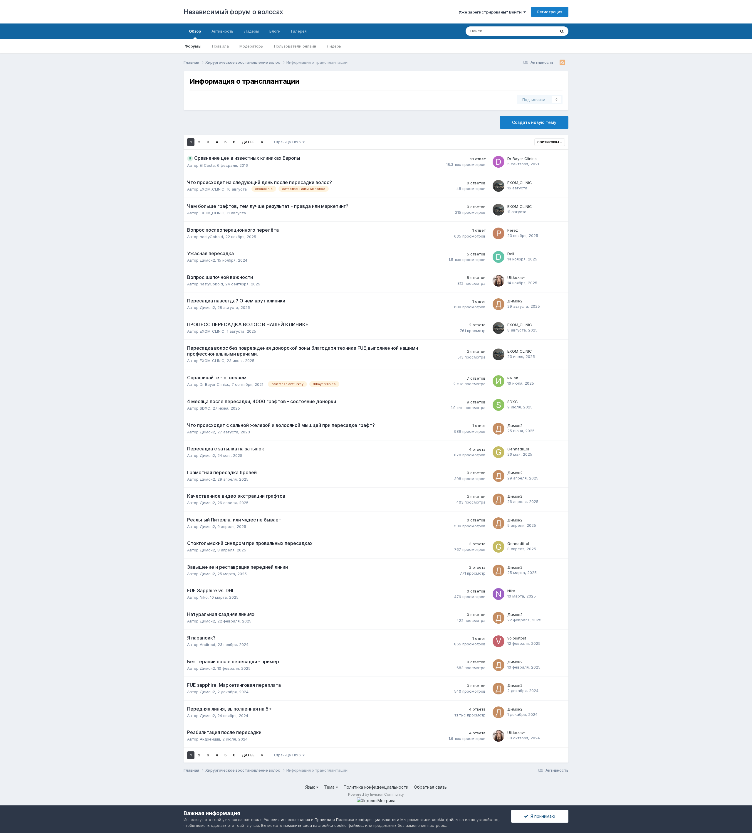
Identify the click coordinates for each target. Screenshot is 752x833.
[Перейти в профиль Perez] (498, 233)
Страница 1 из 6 (288, 142)
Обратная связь (430, 787)
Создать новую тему (534, 122)
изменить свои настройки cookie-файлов (323, 825)
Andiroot (207, 644)
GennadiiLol (518, 449)
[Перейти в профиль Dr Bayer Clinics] (498, 162)
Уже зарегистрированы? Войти (491, 12)
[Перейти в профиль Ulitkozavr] (498, 281)
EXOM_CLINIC (212, 189)
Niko (204, 597)
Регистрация (549, 11)
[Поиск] (561, 31)
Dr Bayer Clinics (522, 158)
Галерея (299, 31)
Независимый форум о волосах (233, 12)
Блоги (275, 31)
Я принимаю (541, 816)
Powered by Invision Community (376, 794)
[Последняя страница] (262, 142)
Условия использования (287, 819)
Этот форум (537, 31)
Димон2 (207, 260)
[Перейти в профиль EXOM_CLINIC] (498, 186)
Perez (512, 230)
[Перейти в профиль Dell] (498, 257)
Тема (330, 787)
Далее (248, 142)
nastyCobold (211, 236)
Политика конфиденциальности (376, 787)
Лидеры (334, 46)
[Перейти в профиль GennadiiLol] (498, 452)
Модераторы (251, 46)
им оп (512, 378)
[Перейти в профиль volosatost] (498, 641)
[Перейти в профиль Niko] (498, 594)
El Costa (207, 165)
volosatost (516, 638)
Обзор (195, 31)
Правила (220, 46)
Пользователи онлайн (295, 46)
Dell (510, 253)
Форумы (193, 46)
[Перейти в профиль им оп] (498, 381)
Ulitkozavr (516, 277)
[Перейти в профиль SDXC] (498, 405)
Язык (310, 787)
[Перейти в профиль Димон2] (498, 304)
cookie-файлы (445, 819)
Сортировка (548, 142)
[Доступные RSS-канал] (562, 62)
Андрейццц (210, 739)
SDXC (205, 408)
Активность (222, 31)
